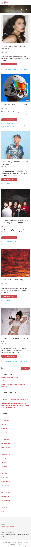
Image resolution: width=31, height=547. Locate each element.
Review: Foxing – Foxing (7, 381)
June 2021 (4, 424)
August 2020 (5, 458)
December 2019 (5, 489)
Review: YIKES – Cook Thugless (13, 279)
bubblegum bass (12, 69)
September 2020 (5, 454)
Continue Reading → (9, 64)
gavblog (4, 2)
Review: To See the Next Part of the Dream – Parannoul (13, 385)
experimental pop (6, 363)
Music (17, 67)
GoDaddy (18, 544)
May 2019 (4, 511)
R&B (24, 184)
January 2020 (5, 485)
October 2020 (5, 451)
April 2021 (4, 432)
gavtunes (4, 52)
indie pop (3, 126)
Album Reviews (11, 67)
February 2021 (5, 436)
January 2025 (5, 420)
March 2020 (4, 477)
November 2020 (5, 447)
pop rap (12, 126)
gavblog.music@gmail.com (7, 526)
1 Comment (4, 285)
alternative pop (19, 125)
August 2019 (5, 504)
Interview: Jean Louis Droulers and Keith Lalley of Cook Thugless (14, 221)
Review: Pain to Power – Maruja (9, 377)
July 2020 (4, 462)
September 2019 (5, 500)
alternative (11, 125)
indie (26, 125)
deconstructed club (14, 361)
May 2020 (4, 470)
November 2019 (5, 492)
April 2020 (4, 473)
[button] (29, 3)
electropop (23, 361)
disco (19, 69)
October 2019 (5, 496)
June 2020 (4, 466)
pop (22, 69)
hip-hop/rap (11, 184)
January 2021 (5, 439)
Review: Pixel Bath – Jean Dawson (14, 104)
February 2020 (5, 481)
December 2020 (5, 443)
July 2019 (4, 507)
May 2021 (4, 428)
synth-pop (26, 69)
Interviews (10, 241)
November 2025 (5, 417)
